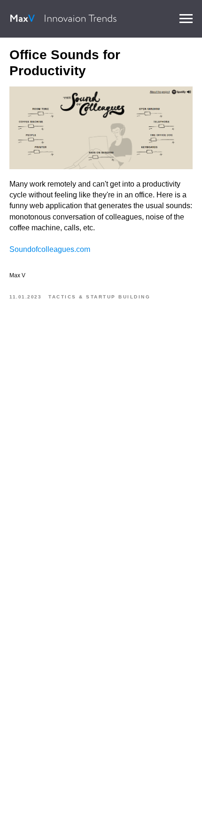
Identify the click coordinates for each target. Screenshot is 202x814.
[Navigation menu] (186, 18)
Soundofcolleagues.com (49, 249)
